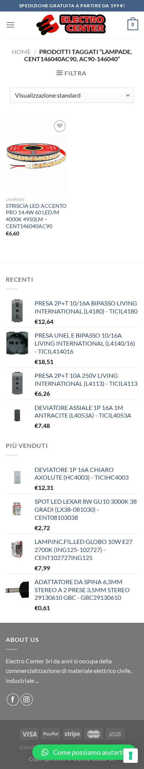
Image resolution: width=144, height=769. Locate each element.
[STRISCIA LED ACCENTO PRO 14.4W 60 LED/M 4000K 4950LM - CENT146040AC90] (37, 155)
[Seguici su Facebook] (13, 699)
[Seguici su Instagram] (26, 699)
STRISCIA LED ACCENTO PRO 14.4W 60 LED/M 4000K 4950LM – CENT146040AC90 (36, 216)
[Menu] (10, 24)
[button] (84, 752)
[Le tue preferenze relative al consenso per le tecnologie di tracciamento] (130, 755)
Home (21, 51)
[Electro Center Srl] (71, 24)
